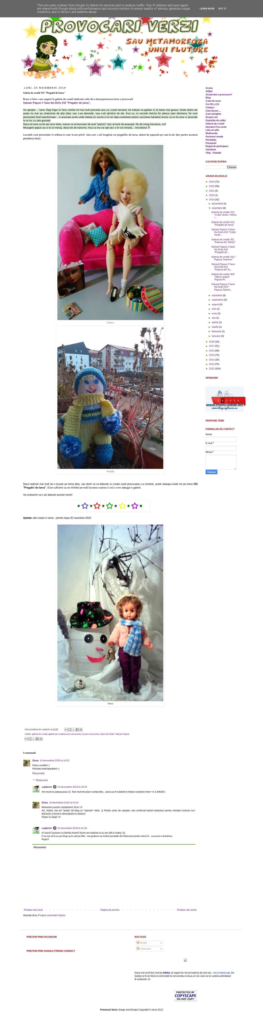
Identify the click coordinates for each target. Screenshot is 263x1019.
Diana (110, 703)
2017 (212, 346)
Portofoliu (211, 140)
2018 (212, 341)
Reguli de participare (217, 146)
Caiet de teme (213, 101)
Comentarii (145, 949)
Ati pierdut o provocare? (219, 94)
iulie (214, 309)
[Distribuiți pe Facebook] (77, 729)
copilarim (46, 729)
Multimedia (212, 133)
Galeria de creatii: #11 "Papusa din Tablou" (223, 241)
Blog (208, 97)
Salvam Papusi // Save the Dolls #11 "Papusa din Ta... (223, 267)
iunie (215, 313)
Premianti (211, 143)
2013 (212, 364)
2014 (212, 359)
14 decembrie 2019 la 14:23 (54, 760)
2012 (212, 368)
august (215, 304)
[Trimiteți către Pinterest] (81, 729)
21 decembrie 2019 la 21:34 (72, 828)
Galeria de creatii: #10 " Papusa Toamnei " (223, 258)
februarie (217, 331)
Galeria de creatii (215, 123)
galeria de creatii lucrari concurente (64, 734)
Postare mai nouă (33, 910)
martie (215, 327)
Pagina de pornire (110, 910)
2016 (212, 350)
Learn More (207, 8)
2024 (212, 181)
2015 (212, 355)
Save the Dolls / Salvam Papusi (114, 734)
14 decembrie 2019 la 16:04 (72, 787)
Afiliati (209, 91)
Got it (222, 8)
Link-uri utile (212, 130)
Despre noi (212, 117)
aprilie (215, 322)
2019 (212, 199)
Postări (143, 943)
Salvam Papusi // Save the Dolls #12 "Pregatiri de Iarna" (56, 102)
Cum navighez (213, 114)
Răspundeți (38, 773)
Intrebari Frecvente (216, 127)
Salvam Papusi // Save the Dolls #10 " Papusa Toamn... (223, 287)
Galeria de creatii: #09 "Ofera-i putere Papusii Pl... (223, 277)
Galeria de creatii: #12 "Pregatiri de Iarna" (223, 223)
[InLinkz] (185, 959)
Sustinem (211, 149)
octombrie (217, 295)
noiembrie (217, 208)
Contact (210, 107)
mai (214, 318)
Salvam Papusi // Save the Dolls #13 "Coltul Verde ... (223, 232)
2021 (212, 190)
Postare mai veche (187, 910)
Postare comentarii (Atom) (51, 915)
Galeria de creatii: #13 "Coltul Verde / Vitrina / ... (223, 215)
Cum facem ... (213, 110)
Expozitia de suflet (216, 120)
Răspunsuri (42, 780)
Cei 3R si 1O (212, 104)
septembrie (218, 299)
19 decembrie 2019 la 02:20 (64, 802)
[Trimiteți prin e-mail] (66, 729)
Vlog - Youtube (213, 152)
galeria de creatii (39, 734)
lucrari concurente (90, 734)
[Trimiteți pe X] (73, 729)
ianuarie (216, 336)
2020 (212, 195)
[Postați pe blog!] (70, 729)
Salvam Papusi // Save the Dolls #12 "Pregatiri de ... (223, 250)
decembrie (218, 203)
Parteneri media (214, 136)
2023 (212, 186)
